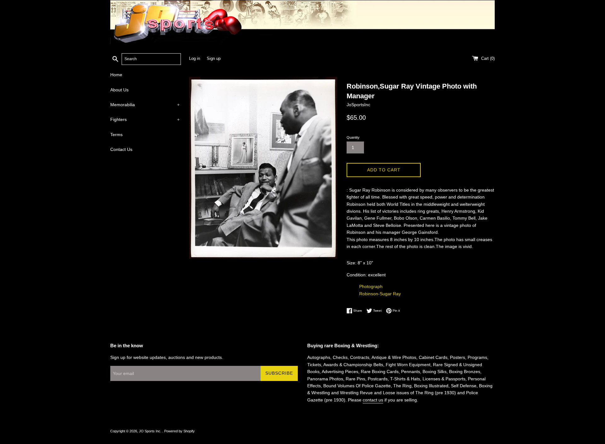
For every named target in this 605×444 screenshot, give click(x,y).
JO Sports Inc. (150, 431)
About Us (119, 89)
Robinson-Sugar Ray (380, 293)
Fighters (145, 119)
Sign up (214, 58)
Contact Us (121, 149)
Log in (194, 58)
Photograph (371, 286)
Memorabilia (145, 104)
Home (116, 74)
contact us (373, 399)
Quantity (353, 137)
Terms (116, 134)
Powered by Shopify (179, 431)
